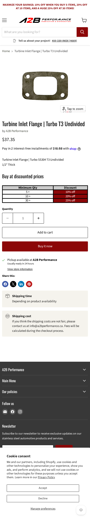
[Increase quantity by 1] (38, 218)
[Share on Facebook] (5, 284)
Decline (43, 498)
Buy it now (45, 246)
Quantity (7, 209)
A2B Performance (17, 131)
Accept (43, 488)
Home (6, 51)
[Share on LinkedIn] (21, 284)
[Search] (82, 32)
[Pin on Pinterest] (29, 284)
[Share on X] (13, 284)
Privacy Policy (46, 477)
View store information (20, 269)
